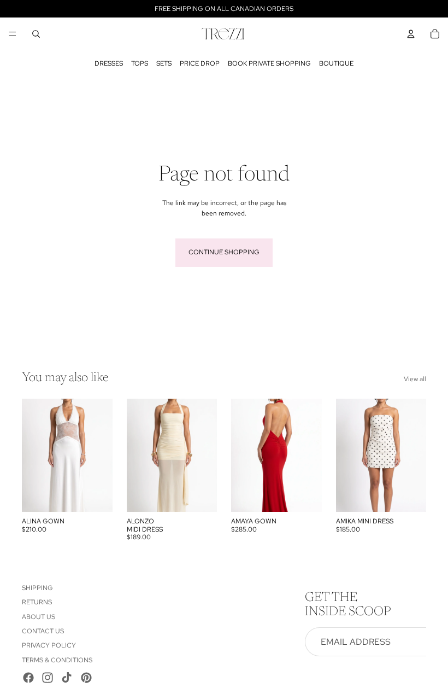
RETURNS (37, 602)
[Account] (411, 34)
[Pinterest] (86, 677)
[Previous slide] (243, 455)
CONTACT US (43, 631)
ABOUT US (38, 617)
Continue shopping (224, 252)
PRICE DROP (200, 63)
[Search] (36, 34)
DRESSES (109, 63)
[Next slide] (310, 455)
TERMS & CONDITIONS (57, 660)
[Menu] (12, 33)
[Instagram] (47, 677)
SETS (164, 63)
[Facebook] (28, 677)
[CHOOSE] (95, 495)
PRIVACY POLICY (49, 645)
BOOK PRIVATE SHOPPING (269, 63)
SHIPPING (37, 588)
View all (415, 379)
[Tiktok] (66, 677)
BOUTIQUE (336, 63)
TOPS (139, 63)
